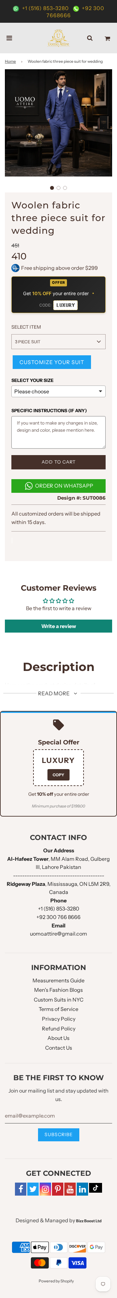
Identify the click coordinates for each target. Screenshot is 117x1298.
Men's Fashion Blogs (58, 990)
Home (10, 61)
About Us (58, 1038)
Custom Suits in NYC (59, 999)
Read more (54, 693)
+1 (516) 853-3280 (45, 8)
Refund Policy (58, 1028)
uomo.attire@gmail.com (58, 933)
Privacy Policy (58, 1019)
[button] (52, 188)
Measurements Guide (58, 980)
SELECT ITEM (26, 327)
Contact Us (58, 1047)
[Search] (90, 38)
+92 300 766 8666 (58, 917)
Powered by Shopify (56, 1280)
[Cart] (107, 38)
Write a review (58, 626)
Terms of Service (58, 1009)
